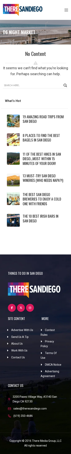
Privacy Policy (47, 344)
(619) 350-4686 (23, 415)
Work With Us (19, 350)
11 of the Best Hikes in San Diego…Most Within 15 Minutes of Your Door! (42, 159)
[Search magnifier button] (65, 85)
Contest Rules (48, 332)
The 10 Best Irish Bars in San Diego (40, 218)
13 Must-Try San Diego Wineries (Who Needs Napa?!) (43, 178)
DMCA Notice (53, 364)
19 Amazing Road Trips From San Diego (43, 119)
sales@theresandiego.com (30, 408)
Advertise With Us (22, 330)
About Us (17, 343)
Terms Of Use (49, 355)
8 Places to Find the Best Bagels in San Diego (41, 137)
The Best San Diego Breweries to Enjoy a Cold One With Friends (42, 199)
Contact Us (18, 357)
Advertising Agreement (50, 374)
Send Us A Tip (20, 336)
